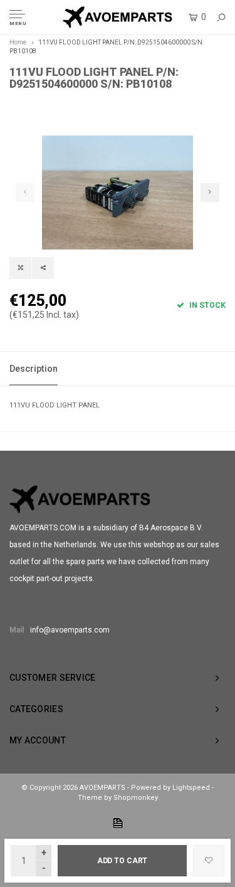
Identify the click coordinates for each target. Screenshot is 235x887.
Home (17, 42)
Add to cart (122, 860)
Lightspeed (191, 788)
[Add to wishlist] (208, 860)
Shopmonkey (135, 798)
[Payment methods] (118, 823)
